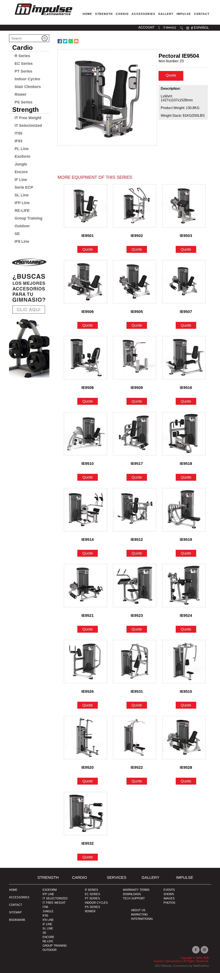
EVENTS (169, 889)
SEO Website (163, 965)
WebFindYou (201, 965)
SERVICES (116, 877)
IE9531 (137, 691)
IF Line (21, 179)
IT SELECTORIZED (55, 898)
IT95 (18, 133)
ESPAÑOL (201, 27)
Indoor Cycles (27, 79)
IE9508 (87, 387)
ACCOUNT (146, 27)
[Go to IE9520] (85, 737)
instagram (187, 28)
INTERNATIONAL (142, 918)
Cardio (122, 13)
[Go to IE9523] (134, 585)
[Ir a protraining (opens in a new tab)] (29, 316)
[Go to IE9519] (184, 509)
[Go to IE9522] (134, 737)
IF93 (18, 141)
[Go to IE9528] (184, 737)
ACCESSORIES (19, 897)
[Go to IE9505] (134, 281)
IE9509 (137, 387)
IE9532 (87, 843)
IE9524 (186, 615)
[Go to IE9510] (85, 433)
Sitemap (15, 912)
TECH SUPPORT (134, 898)
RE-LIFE (22, 210)
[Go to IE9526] (85, 661)
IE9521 (87, 615)
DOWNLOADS (132, 894)
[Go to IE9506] (85, 281)
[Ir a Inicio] (43, 16)
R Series (22, 56)
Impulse (184, 13)
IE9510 (87, 463)
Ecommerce (180, 965)
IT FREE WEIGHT (54, 902)
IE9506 (87, 311)
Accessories (143, 13)
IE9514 (87, 539)
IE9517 (137, 463)
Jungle (21, 164)
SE (17, 234)
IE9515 (186, 691)
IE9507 (186, 311)
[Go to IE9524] (184, 585)
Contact (201, 13)
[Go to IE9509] (134, 357)
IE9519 (186, 539)
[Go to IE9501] (85, 205)
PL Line (22, 149)
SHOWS (168, 894)
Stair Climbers (28, 87)
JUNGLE (48, 911)
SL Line (22, 195)
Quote (171, 75)
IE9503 (186, 235)
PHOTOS (169, 902)
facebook (192, 28)
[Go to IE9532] (85, 813)
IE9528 (186, 767)
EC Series (24, 63)
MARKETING (139, 914)
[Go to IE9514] (85, 509)
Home (87, 13)
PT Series (23, 71)
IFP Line (22, 203)
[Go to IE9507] (184, 281)
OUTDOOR (50, 950)
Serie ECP (24, 187)
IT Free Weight (28, 118)
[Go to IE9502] (134, 205)
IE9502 (137, 235)
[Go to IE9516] (184, 357)
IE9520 (87, 767)
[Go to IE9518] (184, 433)
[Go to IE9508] (85, 357)
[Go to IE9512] (134, 509)
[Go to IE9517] (134, 433)
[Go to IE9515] (184, 661)
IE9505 (137, 311)
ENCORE (48, 937)
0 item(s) (169, 27)
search (181, 28)
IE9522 (137, 767)
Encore (21, 172)
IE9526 (87, 691)
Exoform (22, 156)
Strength (104, 13)
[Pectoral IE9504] (107, 97)
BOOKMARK (17, 919)
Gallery (166, 13)
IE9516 (186, 387)
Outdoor (22, 226)
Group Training (28, 218)
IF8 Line (22, 241)
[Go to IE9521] (85, 585)
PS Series (23, 102)
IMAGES (169, 898)
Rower (20, 94)
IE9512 (137, 539)
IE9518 (186, 463)
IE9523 (137, 615)
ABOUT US (138, 910)
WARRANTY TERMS (136, 889)
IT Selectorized (28, 125)
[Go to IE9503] (184, 205)
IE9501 (87, 235)
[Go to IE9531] (134, 661)
